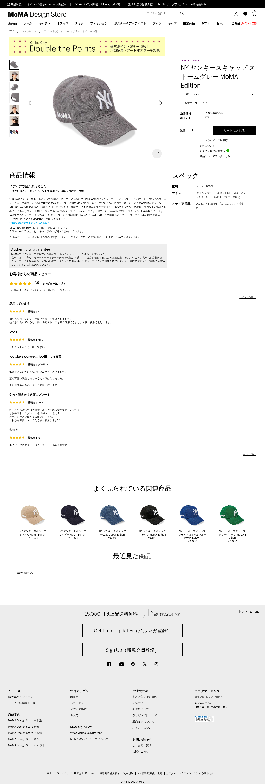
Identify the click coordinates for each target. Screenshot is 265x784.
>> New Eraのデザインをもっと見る (28, 223)
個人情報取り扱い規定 (149, 773)
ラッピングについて (144, 715)
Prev (29, 105)
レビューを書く (247, 297)
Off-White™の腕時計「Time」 (93, 4)
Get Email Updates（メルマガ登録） (132, 630)
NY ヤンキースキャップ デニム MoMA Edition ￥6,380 (112, 535)
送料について (207, 146)
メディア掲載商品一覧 (21, 703)
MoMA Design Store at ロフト (26, 745)
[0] (253, 15)
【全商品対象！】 (16, 4)
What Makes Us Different (86, 733)
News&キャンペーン (20, 697)
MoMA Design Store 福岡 (23, 739)
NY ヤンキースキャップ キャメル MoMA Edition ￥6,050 (32, 535)
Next (160, 105)
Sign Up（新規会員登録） (132, 650)
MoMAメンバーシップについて (89, 739)
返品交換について (143, 721)
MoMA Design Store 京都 (23, 727)
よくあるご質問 (142, 745)
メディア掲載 (78, 709)
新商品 (74, 697)
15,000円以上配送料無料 (132, 614)
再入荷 (74, 715)
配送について (140, 709)
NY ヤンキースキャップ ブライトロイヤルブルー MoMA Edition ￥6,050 (192, 536)
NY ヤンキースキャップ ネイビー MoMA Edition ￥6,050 (72, 535)
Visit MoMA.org (133, 782)
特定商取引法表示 (110, 773)
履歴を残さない (25, 573)
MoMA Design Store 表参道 (25, 720)
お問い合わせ (140, 751)
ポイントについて (143, 728)
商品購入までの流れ (144, 697)
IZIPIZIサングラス (169, 4)
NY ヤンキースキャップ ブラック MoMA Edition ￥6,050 (152, 535)
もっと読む (249, 454)
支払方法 (137, 703)
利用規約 (128, 773)
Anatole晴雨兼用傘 (194, 4)
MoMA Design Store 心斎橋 (25, 733)
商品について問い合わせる (215, 156)
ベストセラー (78, 703)
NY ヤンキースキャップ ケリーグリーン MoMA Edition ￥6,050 (232, 536)
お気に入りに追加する (213, 151)
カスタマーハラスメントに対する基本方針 (190, 773)
